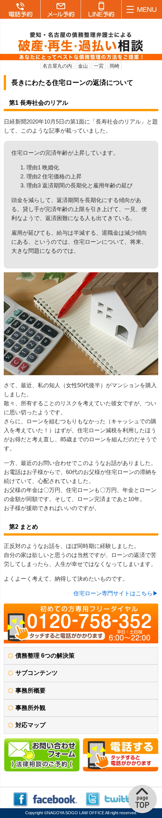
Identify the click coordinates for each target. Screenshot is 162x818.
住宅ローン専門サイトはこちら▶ (115, 593)
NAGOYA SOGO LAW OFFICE (75, 812)
